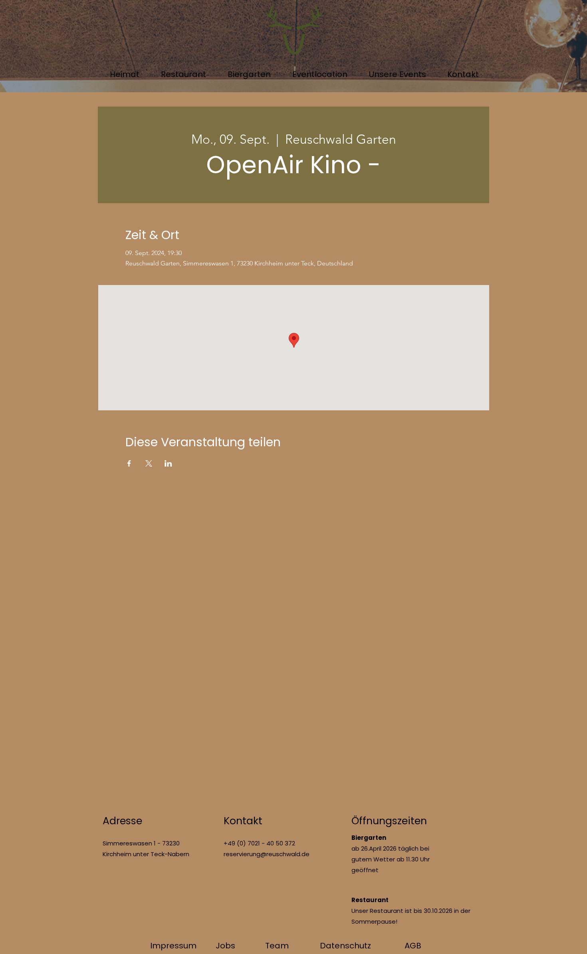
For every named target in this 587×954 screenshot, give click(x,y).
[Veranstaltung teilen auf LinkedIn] (168, 463)
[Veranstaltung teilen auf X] (149, 463)
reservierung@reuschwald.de (266, 854)
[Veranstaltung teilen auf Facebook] (129, 463)
